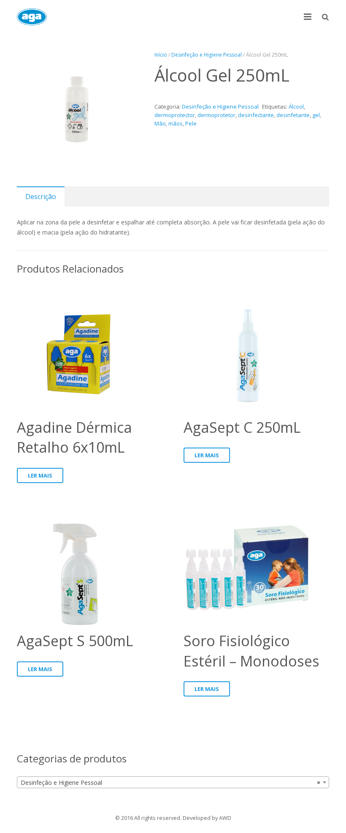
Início (160, 54)
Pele (191, 123)
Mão (160, 123)
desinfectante (256, 115)
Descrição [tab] (40, 196)
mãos (175, 123)
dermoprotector (174, 115)
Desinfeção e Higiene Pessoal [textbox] (170, 782)
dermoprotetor (216, 115)
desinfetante (293, 115)
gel (316, 115)
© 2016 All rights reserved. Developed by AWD (173, 818)
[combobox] (173, 782)
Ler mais (40, 475)
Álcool (296, 106)
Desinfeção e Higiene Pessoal (206, 54)
